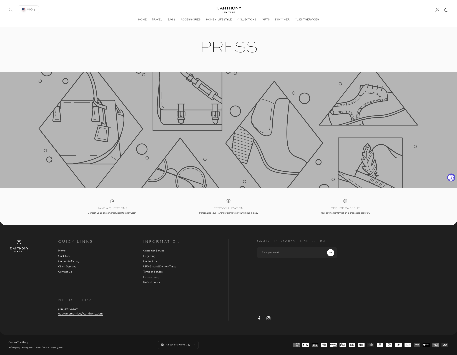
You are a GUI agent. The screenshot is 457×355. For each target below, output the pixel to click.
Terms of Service (153, 272)
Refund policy (151, 282)
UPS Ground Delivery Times (159, 266)
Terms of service (42, 347)
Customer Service (153, 250)
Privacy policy (27, 347)
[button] (28, 9)
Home (62, 250)
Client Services (67, 266)
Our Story (64, 256)
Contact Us (65, 272)
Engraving (149, 256)
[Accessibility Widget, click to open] (451, 178)
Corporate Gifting (68, 261)
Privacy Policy (151, 277)
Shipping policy (57, 347)
